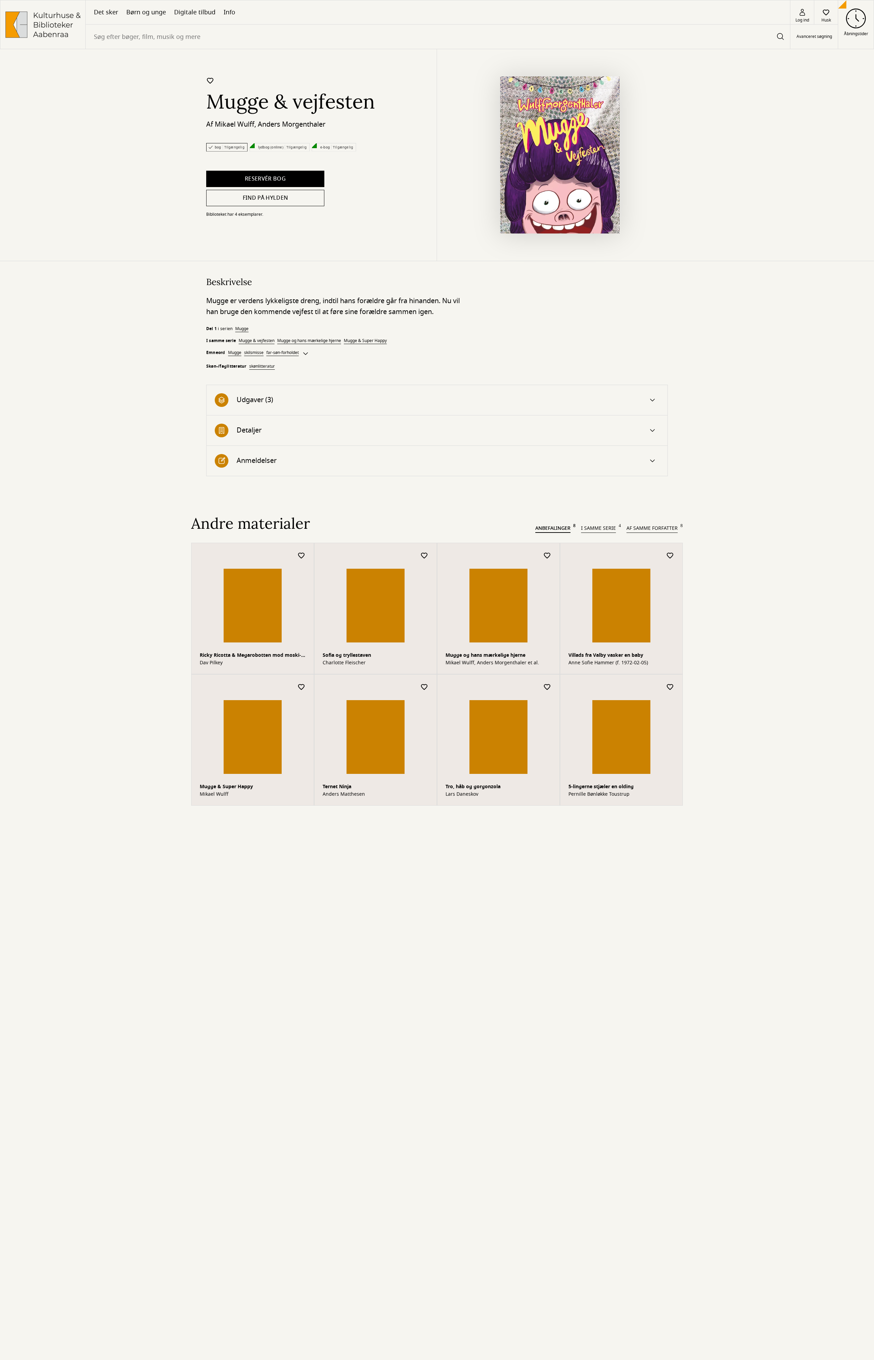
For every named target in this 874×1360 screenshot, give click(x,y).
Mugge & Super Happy (365, 341)
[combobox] (438, 37)
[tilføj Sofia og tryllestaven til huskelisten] (424, 556)
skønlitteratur (262, 366)
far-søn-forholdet (282, 353)
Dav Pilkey (211, 663)
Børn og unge (146, 12)
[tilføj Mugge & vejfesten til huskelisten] (210, 80)
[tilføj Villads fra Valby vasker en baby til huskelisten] (670, 556)
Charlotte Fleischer (344, 663)
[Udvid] (305, 354)
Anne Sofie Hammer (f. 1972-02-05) (608, 663)
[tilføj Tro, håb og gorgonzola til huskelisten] (547, 687)
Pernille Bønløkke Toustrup (599, 794)
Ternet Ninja (337, 786)
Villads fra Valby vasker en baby (605, 655)
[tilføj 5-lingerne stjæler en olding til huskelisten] (670, 687)
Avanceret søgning (814, 37)
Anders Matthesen (344, 794)
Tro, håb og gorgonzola (473, 786)
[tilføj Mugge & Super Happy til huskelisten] (301, 687)
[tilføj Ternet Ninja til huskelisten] (424, 687)
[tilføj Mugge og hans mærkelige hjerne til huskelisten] (547, 556)
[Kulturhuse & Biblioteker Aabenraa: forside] (42, 24)
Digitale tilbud (194, 12)
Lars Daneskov (462, 794)
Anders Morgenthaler (291, 124)
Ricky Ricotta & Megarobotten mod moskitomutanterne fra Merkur (250, 656)
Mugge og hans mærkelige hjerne (309, 341)
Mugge (242, 329)
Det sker (106, 12)
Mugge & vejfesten (256, 341)
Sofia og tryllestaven (347, 655)
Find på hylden (265, 198)
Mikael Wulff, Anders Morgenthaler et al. (492, 663)
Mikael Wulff (234, 124)
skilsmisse (254, 353)
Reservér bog (265, 179)
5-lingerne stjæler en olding (601, 786)
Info (229, 12)
